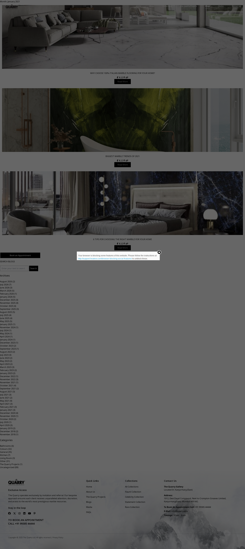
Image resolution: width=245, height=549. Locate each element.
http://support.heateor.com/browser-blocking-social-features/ (105, 259)
